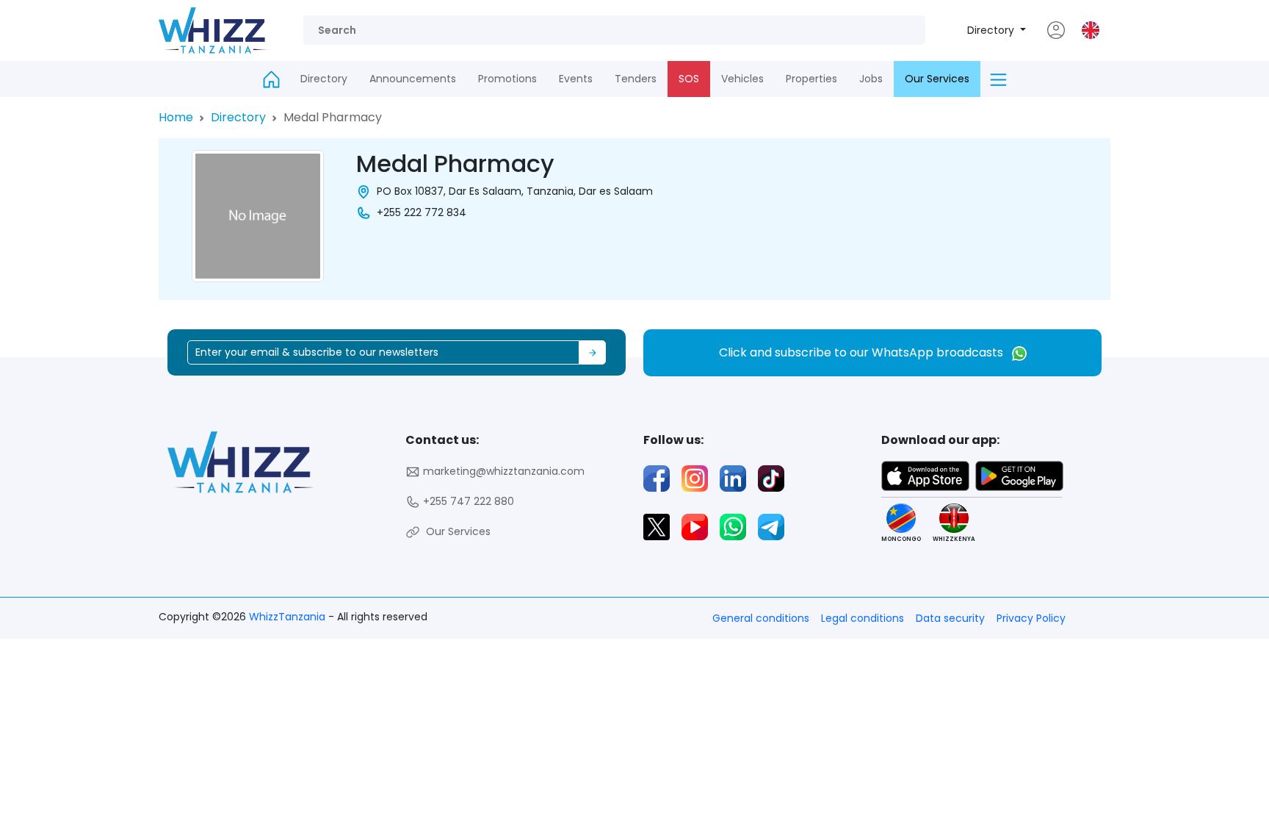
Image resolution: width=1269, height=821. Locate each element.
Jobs (871, 78)
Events (576, 78)
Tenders (636, 78)
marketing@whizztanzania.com (502, 471)
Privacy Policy (1031, 618)
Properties (811, 78)
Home (176, 117)
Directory (992, 30)
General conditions (760, 618)
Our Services (937, 78)
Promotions (507, 78)
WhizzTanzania (288, 616)
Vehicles (742, 78)
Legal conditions (862, 618)
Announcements (412, 78)
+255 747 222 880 (467, 501)
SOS (689, 78)
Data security (950, 618)
